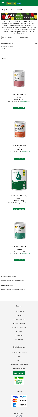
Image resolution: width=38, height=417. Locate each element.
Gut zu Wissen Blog (19, 323)
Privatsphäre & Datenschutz (19, 364)
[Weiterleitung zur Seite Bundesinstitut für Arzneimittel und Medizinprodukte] (19, 384)
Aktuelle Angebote (19, 319)
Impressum (19, 339)
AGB (18, 360)
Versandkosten (25, 101)
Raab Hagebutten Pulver (20, 145)
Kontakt (19, 315)
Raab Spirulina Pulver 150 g (19, 196)
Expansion (19, 335)
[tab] (19, 47)
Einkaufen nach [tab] (7, 37)
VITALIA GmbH (19, 311)
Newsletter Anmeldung (19, 327)
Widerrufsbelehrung (19, 368)
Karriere (19, 331)
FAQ (19, 356)
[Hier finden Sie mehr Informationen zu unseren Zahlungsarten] (19, 406)
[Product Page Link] (19, 78)
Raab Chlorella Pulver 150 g (20, 246)
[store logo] (13, 3)
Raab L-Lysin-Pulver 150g (19, 94)
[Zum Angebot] (19, 16)
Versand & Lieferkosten (19, 352)
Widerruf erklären (19, 373)
